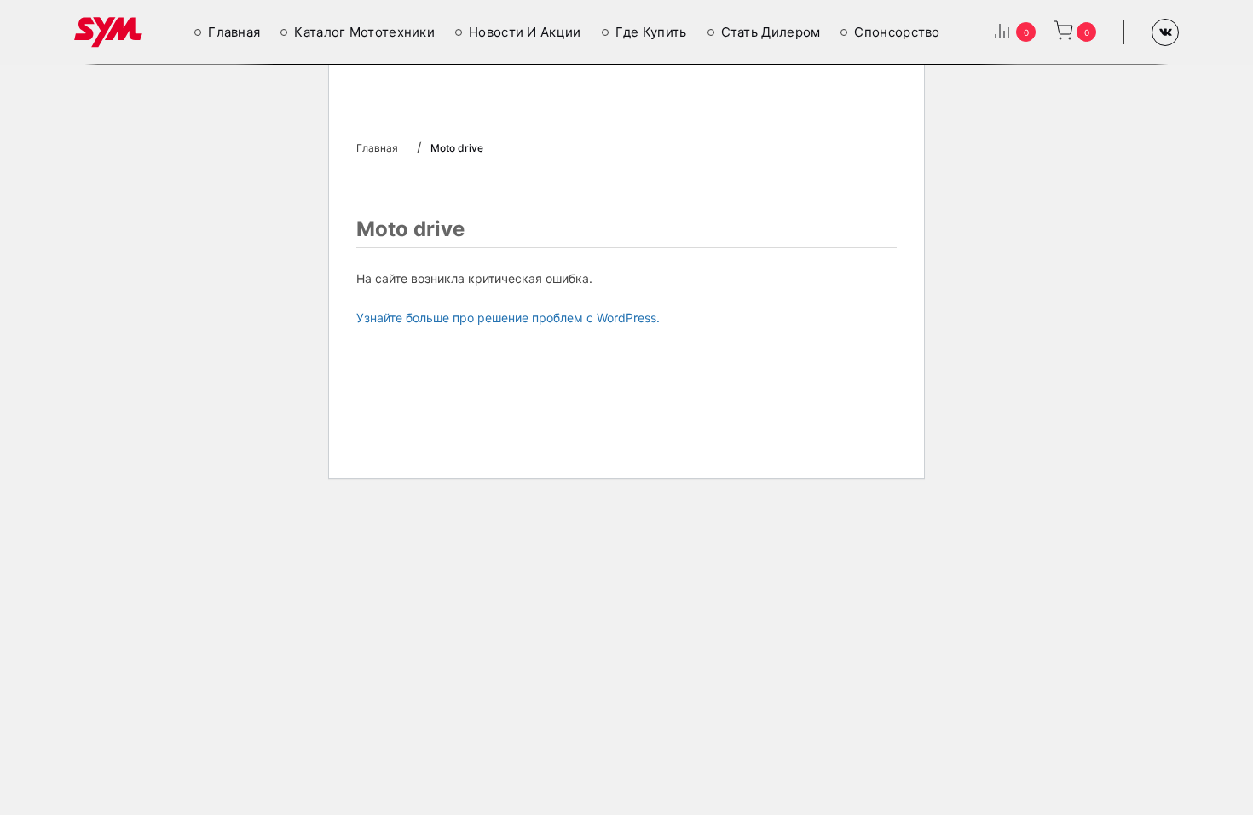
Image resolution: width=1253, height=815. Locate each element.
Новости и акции (525, 32)
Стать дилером (771, 32)
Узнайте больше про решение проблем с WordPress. (508, 317)
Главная (234, 32)
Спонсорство (896, 32)
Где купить (651, 32)
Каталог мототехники (364, 32)
